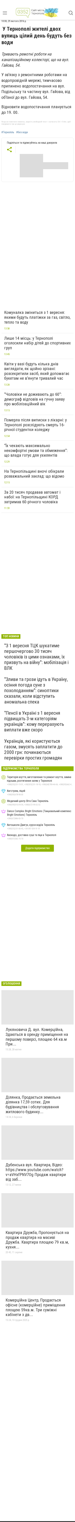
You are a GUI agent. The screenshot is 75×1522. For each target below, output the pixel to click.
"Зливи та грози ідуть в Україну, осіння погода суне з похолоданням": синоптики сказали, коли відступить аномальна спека (36, 690)
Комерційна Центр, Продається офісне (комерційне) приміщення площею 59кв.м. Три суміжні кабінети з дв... (35, 1307)
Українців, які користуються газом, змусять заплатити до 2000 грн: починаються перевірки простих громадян (33, 749)
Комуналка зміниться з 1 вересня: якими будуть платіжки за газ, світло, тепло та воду (37, 317)
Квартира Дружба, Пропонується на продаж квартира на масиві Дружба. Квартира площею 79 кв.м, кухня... (37, 1240)
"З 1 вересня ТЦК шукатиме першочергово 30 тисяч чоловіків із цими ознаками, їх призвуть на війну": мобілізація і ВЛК (36, 657)
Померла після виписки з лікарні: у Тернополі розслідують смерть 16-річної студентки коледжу (35, 425)
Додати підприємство (37, 848)
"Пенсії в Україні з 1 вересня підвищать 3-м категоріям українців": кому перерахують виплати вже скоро (34, 721)
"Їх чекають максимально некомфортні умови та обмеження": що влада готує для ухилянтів (36, 450)
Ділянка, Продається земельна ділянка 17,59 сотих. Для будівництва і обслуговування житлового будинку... (33, 1104)
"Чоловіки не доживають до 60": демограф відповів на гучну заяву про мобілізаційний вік (34, 399)
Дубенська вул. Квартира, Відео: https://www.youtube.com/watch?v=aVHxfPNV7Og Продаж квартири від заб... (36, 1172)
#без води (22, 132)
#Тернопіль (7, 132)
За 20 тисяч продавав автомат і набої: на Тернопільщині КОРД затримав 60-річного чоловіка (32, 497)
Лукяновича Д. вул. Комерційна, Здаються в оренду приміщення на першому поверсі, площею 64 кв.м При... (37, 1036)
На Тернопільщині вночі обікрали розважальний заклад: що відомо (34, 474)
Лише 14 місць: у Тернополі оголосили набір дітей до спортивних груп (37, 343)
